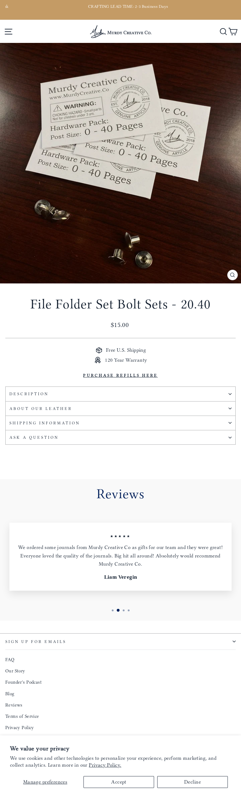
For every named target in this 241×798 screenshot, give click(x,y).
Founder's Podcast (23, 682)
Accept (118, 782)
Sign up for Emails (35, 641)
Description (29, 393)
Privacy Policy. (105, 765)
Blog (9, 694)
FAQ (9, 659)
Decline (192, 782)
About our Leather (40, 408)
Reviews (14, 705)
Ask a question (34, 437)
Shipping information (44, 423)
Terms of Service (22, 716)
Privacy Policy (19, 727)
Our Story (15, 671)
